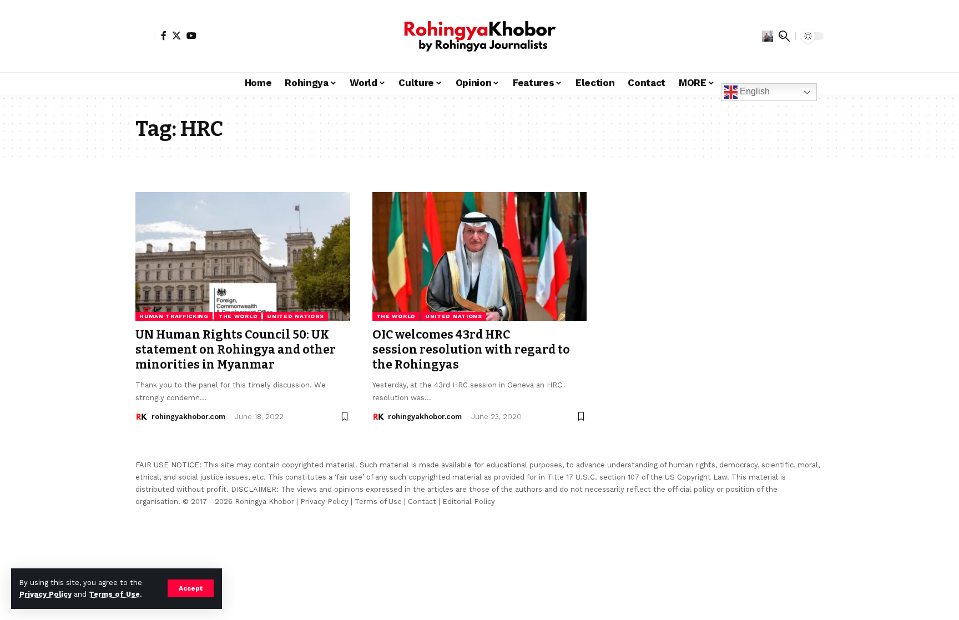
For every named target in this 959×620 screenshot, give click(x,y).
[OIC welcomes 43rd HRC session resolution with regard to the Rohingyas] (479, 256)
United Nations (295, 316)
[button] (191, 588)
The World (238, 316)
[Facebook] (163, 35)
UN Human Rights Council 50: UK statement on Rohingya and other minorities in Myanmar (235, 349)
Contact (422, 501)
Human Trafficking (174, 316)
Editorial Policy (468, 501)
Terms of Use (114, 594)
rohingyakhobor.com (188, 416)
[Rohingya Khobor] (479, 36)
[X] (176, 35)
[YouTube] (191, 35)
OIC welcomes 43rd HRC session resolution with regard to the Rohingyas (471, 349)
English (754, 91)
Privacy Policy (45, 594)
